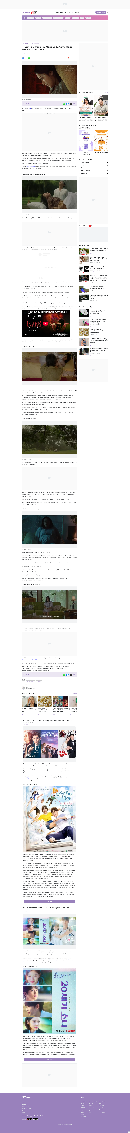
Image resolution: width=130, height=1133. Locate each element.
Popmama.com (30, 167)
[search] (94, 12)
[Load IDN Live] (93, 234)
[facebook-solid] (67, 104)
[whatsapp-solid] (64, 104)
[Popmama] (29, 12)
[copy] (74, 104)
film (30, 108)
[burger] (107, 12)
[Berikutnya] (77, 702)
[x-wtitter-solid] (71, 104)
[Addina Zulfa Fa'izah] (23, 688)
